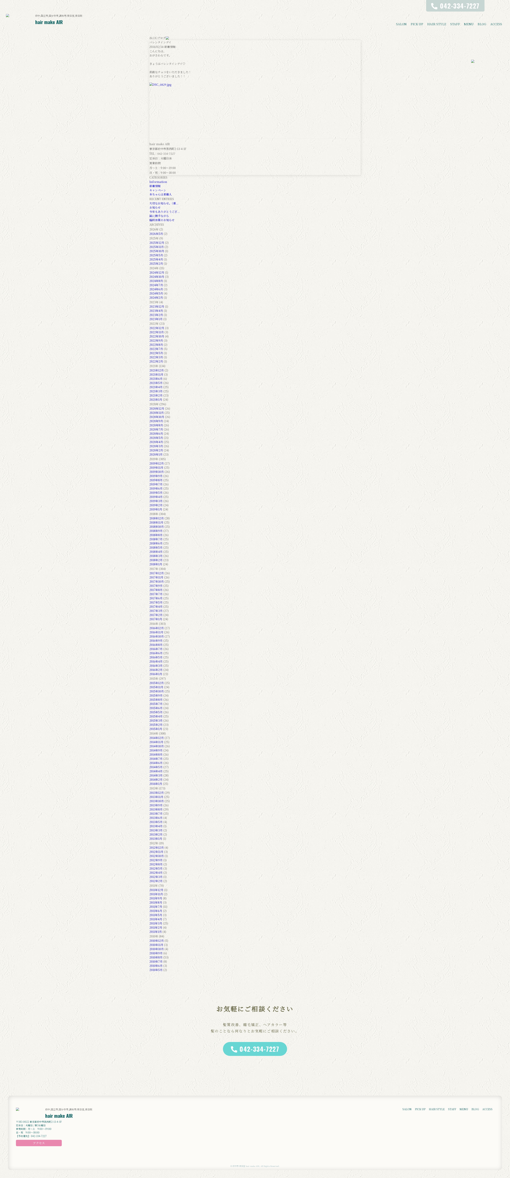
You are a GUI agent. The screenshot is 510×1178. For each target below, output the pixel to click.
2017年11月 (156, 577)
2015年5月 (156, 712)
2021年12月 (156, 370)
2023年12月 (156, 306)
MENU (469, 24)
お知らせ (155, 207)
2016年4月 (156, 661)
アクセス (39, 1143)
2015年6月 (156, 708)
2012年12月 (156, 847)
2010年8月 (156, 957)
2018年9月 (156, 531)
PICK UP (417, 24)
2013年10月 (156, 801)
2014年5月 (156, 767)
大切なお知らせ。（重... (163, 203)
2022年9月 (156, 340)
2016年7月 (156, 649)
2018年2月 (156, 560)
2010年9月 (156, 953)
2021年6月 (156, 379)
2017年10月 (156, 581)
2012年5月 (156, 868)
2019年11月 (156, 467)
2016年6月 (156, 653)
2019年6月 (156, 488)
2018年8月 (156, 535)
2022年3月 (156, 357)
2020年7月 (156, 429)
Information (158, 182)
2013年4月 (156, 826)
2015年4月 (156, 716)
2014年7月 (156, 759)
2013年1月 (155, 839)
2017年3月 (156, 611)
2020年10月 (156, 417)
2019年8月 (156, 480)
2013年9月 (156, 805)
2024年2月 (156, 297)
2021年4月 (156, 387)
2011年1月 (155, 932)
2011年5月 (155, 915)
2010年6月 (156, 966)
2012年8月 (156, 864)
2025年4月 (156, 259)
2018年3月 (156, 556)
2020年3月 (156, 446)
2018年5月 (156, 547)
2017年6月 (156, 598)
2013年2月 (156, 834)
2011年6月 (155, 911)
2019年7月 (156, 484)
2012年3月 (156, 877)
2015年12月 (156, 683)
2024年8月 (156, 281)
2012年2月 (156, 881)
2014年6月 (156, 763)
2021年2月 (156, 395)
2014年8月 (156, 754)
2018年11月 (156, 522)
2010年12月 (156, 941)
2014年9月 (156, 750)
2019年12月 (156, 463)
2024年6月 (156, 289)
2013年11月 (156, 797)
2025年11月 (156, 247)
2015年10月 (156, 691)
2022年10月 (156, 336)
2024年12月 (156, 272)
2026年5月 (156, 234)
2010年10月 (156, 949)
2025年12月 (156, 243)
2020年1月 (156, 454)
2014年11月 (156, 742)
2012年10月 (156, 856)
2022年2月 (156, 361)
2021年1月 (155, 399)
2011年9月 (155, 898)
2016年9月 (156, 640)
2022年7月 (156, 349)
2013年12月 (156, 793)
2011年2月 (155, 927)
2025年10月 (156, 251)
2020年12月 (156, 408)
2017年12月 (156, 573)
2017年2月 (156, 615)
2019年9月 (156, 476)
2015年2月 (156, 725)
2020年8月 (156, 425)
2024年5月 (156, 293)
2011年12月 (156, 890)
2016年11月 (156, 632)
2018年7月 (156, 539)
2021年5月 (156, 383)
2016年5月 (156, 657)
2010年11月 (156, 945)
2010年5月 (156, 970)
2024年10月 (156, 277)
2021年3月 (156, 391)
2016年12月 (156, 628)
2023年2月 (156, 315)
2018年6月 (156, 543)
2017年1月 (155, 619)
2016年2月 (156, 670)
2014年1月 (155, 784)
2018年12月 (156, 518)
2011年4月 (155, 919)
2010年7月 (156, 961)
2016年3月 (156, 666)
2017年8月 (156, 590)
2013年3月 (156, 830)
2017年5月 (156, 602)
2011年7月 (155, 907)
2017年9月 (156, 586)
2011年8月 (155, 902)
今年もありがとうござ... (164, 212)
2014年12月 (156, 738)
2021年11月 (156, 374)
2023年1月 (156, 319)
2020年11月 (156, 413)
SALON (401, 24)
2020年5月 (156, 438)
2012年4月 (156, 873)
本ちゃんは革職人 (160, 194)
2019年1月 (155, 509)
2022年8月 (156, 345)
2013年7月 (156, 813)
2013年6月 (156, 818)
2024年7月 (156, 285)
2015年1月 (155, 729)
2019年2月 (156, 505)
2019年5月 (156, 493)
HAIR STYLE (436, 24)
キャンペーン (157, 190)
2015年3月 (156, 720)
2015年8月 (156, 700)
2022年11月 (156, 332)
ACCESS (496, 24)
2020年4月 (156, 442)
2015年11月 (156, 687)
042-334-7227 (259, 1049)
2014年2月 (156, 779)
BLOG (482, 24)
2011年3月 (155, 923)
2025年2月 (156, 263)
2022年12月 (156, 328)
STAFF (455, 24)
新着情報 (155, 186)
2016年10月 (156, 636)
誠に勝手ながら (159, 216)
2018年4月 (156, 552)
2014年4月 (156, 771)
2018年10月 (156, 527)
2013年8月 (156, 809)
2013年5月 (156, 822)
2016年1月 (155, 674)
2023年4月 (156, 311)
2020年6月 (156, 433)
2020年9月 (156, 421)
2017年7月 (156, 594)
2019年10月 (156, 472)
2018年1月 (155, 564)
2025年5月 (156, 255)
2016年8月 (156, 645)
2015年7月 (156, 704)
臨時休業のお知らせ (162, 220)
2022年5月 (156, 353)
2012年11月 (156, 852)
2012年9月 (156, 860)
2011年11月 (156, 894)
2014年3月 (156, 775)
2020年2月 (156, 450)
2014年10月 (156, 746)
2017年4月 (156, 606)
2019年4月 (156, 497)
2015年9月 (156, 695)
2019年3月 (156, 501)
